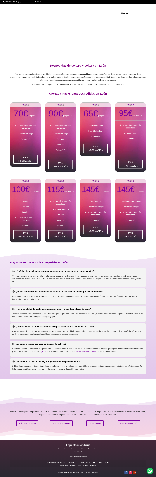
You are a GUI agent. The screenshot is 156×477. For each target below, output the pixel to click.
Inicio (60, 22)
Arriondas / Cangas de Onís (55, 462)
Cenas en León (95, 423)
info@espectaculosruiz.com (78, 456)
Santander (70, 462)
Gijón (88, 462)
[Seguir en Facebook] (126, 472)
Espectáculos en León (61, 423)
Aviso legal (61, 472)
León (66, 22)
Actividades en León (27, 423)
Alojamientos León (45, 14)
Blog (133, 14)
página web (43, 351)
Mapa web (94, 472)
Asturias (93, 465)
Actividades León (84, 14)
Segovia (73, 465)
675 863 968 (78, 452)
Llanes (100, 462)
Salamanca (64, 465)
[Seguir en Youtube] (134, 472)
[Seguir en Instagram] (130, 472)
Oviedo (107, 462)
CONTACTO (78, 31)
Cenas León (65, 14)
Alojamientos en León (129, 423)
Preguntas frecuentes (72, 472)
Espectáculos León (108, 14)
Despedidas (24, 14)
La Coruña (80, 462)
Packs (124, 14)
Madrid (85, 465)
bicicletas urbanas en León (86, 351)
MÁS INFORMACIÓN (25, 159)
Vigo (79, 465)
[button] (150, 471)
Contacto (78, 17)
